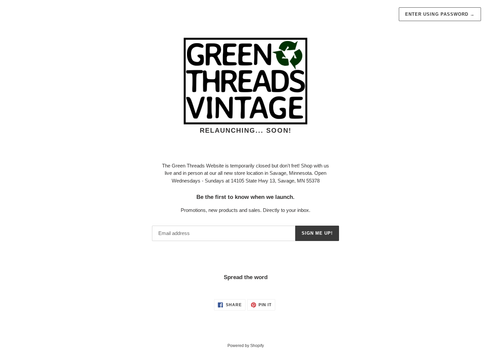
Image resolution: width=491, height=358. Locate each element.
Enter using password (440, 14)
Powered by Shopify (245, 345)
